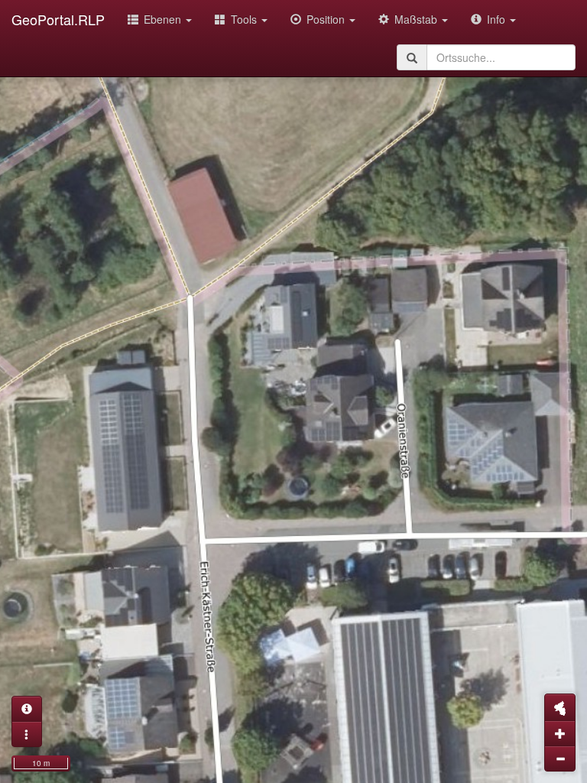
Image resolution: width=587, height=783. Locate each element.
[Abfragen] (26, 709)
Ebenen (164, 19)
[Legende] (26, 734)
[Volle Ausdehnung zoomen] (560, 707)
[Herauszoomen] (560, 759)
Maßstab (417, 19)
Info (497, 19)
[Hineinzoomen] (560, 733)
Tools (245, 19)
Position (327, 19)
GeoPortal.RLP (58, 19)
